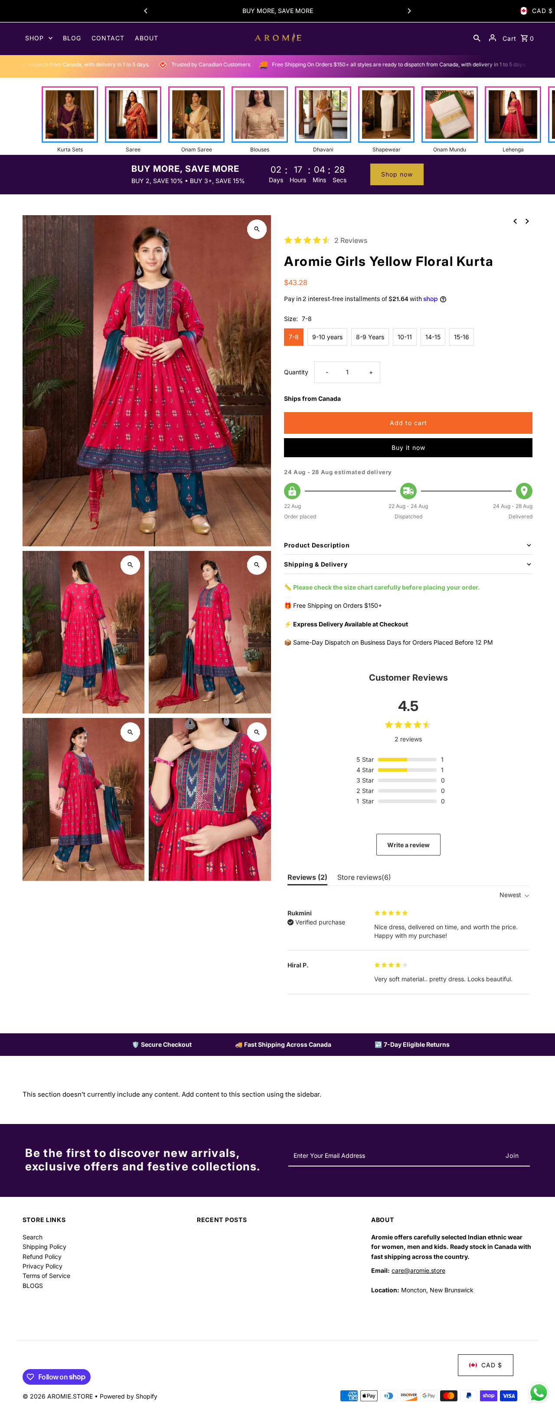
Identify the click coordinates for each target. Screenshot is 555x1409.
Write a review (408, 845)
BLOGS (33, 1285)
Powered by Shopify (128, 1396)
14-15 (433, 337)
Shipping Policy (44, 1246)
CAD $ (542, 10)
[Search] (477, 38)
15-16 (461, 337)
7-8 (294, 337)
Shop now (397, 174)
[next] (527, 220)
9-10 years (327, 337)
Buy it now (408, 447)
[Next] (408, 10)
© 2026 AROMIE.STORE (59, 1396)
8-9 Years (370, 337)
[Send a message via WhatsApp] (539, 1393)
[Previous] (146, 10)
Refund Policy (42, 1256)
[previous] (515, 220)
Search (32, 1237)
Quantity (296, 372)
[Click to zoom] (257, 229)
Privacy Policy (42, 1266)
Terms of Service (46, 1275)
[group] (70, 119)
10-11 (405, 337)
